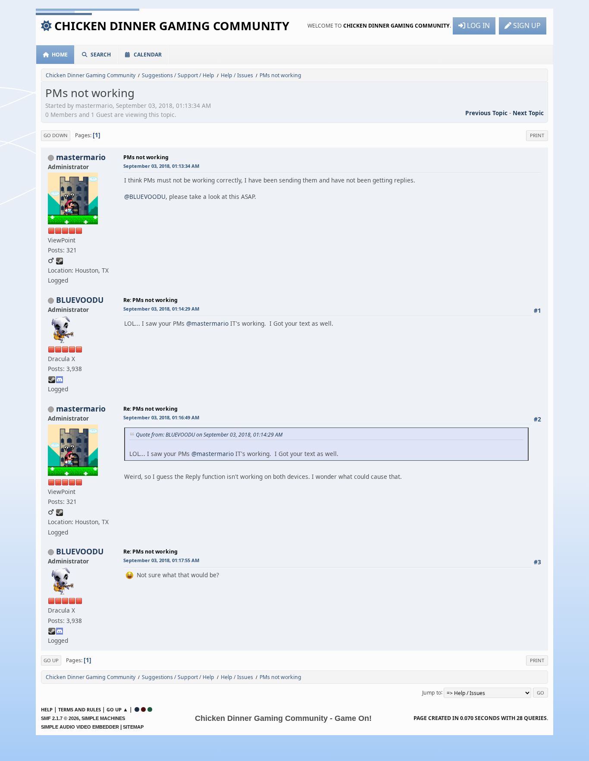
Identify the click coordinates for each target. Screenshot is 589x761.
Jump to (431, 692)
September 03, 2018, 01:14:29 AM (161, 308)
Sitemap (133, 727)
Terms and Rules (79, 709)
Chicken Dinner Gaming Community (171, 26)
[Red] (143, 709)
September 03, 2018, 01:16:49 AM (161, 417)
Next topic (528, 113)
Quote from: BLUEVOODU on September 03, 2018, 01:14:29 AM (209, 434)
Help (47, 709)
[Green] (150, 709)
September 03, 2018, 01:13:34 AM (161, 166)
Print (537, 135)
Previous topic (486, 113)
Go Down (56, 135)
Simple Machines (103, 718)
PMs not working (146, 157)
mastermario (81, 157)
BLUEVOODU (79, 300)
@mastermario (207, 323)
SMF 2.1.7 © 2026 (60, 718)
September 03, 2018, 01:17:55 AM (161, 560)
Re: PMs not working (150, 300)
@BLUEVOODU (145, 196)
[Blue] (137, 709)
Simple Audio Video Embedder (80, 727)
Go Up (51, 660)
